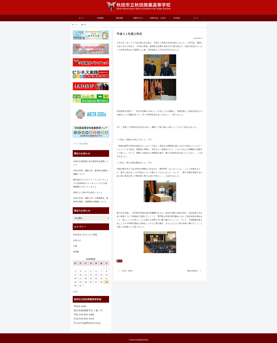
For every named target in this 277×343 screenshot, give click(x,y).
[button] (107, 143)
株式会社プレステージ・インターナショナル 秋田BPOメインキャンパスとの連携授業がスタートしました (90, 183)
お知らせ (77, 240)
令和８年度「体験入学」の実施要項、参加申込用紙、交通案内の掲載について (90, 200)
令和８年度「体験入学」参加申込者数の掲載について (90, 172)
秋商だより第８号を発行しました (87, 192)
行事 (120, 261)
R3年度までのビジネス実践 (85, 235)
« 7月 (75, 291)
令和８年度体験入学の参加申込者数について (90, 163)
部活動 (76, 252)
